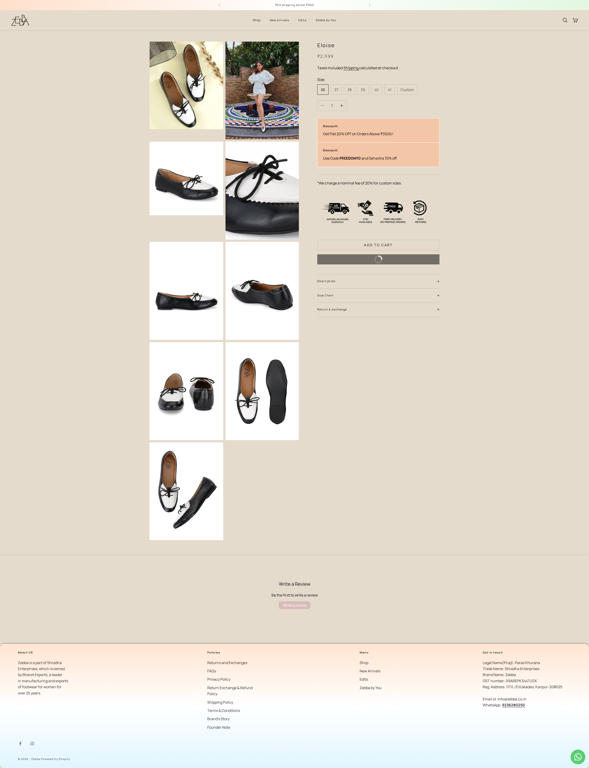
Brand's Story (218, 718)
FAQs (211, 670)
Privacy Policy (219, 679)
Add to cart (378, 245)
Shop (257, 20)
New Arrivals (279, 20)
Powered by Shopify (55, 759)
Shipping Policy (220, 702)
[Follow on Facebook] (20, 743)
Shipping (351, 67)
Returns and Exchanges (227, 662)
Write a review (294, 605)
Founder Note (218, 727)
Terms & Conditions (223, 710)
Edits (302, 20)
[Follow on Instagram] (32, 743)
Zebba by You (326, 20)
